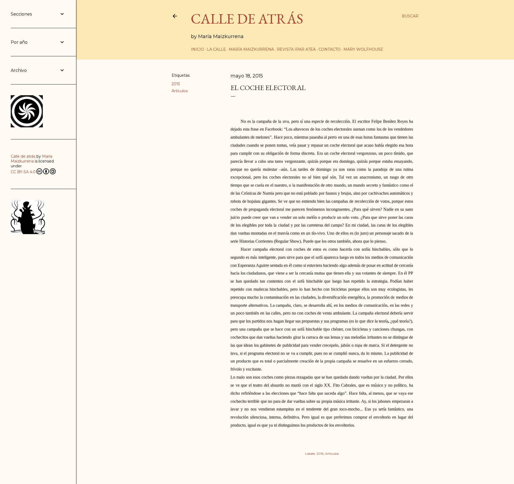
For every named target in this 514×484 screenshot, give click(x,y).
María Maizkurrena (251, 49)
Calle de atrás (23, 156)
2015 (176, 84)
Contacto (330, 49)
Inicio (197, 49)
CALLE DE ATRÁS (247, 19)
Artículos (180, 90)
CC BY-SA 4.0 (23, 171)
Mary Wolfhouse (363, 49)
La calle (216, 49)
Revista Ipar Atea (296, 49)
